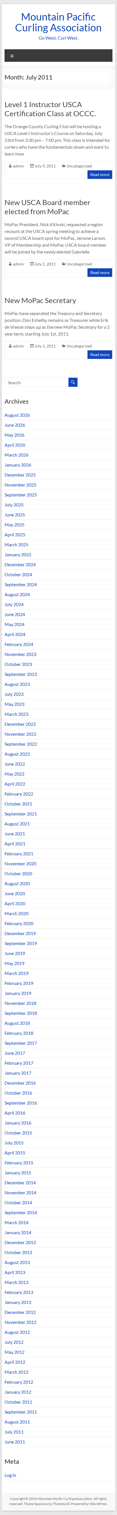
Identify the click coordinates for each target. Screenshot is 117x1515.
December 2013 (20, 1242)
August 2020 (17, 883)
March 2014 (16, 1222)
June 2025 (15, 514)
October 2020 (18, 873)
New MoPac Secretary (40, 300)
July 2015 (14, 1142)
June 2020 (15, 893)
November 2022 (20, 734)
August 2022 (17, 754)
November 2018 (20, 1003)
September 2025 (21, 494)
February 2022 (19, 793)
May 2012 (14, 1352)
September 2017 (21, 1043)
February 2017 (19, 1063)
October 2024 (18, 574)
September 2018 (21, 1013)
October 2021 (18, 803)
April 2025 (15, 534)
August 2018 (17, 1023)
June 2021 (15, 833)
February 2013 (19, 1292)
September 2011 (21, 1411)
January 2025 (18, 554)
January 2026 (18, 464)
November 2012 (20, 1322)
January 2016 (18, 1122)
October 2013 (18, 1252)
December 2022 (20, 724)
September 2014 (21, 1212)
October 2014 (18, 1202)
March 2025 (16, 544)
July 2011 (14, 1431)
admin (18, 165)
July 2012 (14, 1342)
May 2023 (14, 704)
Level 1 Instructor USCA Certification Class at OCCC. (50, 109)
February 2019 (19, 983)
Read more (99, 174)
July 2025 (14, 504)
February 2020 (19, 923)
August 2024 (17, 594)
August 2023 (17, 684)
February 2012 (19, 1382)
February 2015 (19, 1162)
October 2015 (18, 1132)
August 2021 (17, 823)
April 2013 (15, 1272)
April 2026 (15, 444)
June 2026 (15, 425)
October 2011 (18, 1401)
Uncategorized (79, 165)
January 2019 (18, 993)
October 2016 (18, 1092)
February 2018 (19, 1033)
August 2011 (17, 1421)
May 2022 (14, 773)
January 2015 (18, 1172)
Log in (10, 1475)
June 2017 (15, 1053)
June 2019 (15, 953)
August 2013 (17, 1262)
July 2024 (14, 604)
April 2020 (15, 903)
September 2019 (21, 943)
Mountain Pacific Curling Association (58, 22)
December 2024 (20, 564)
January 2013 (18, 1302)
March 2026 (16, 454)
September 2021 (21, 813)
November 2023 (20, 654)
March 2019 (16, 973)
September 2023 (21, 674)
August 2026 (17, 415)
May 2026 (14, 434)
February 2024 (19, 644)
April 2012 (15, 1362)
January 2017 (18, 1073)
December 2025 (20, 474)
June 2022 (15, 763)
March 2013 (16, 1282)
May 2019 (14, 963)
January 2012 (18, 1392)
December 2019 (20, 933)
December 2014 (20, 1182)
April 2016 (15, 1112)
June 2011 (15, 1441)
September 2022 (21, 744)
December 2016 (20, 1082)
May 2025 (14, 524)
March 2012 (16, 1372)
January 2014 (18, 1232)
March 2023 (16, 714)
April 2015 (15, 1152)
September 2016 (21, 1102)
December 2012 (20, 1312)
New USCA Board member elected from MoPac (47, 207)
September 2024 (21, 584)
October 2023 (18, 664)
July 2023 (14, 694)
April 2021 (15, 843)
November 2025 (20, 484)
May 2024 (14, 624)
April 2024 (15, 634)
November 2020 (20, 863)
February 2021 (19, 853)
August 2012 (17, 1332)
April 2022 (15, 783)
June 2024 (15, 614)
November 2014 (20, 1192)
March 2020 (16, 913)
